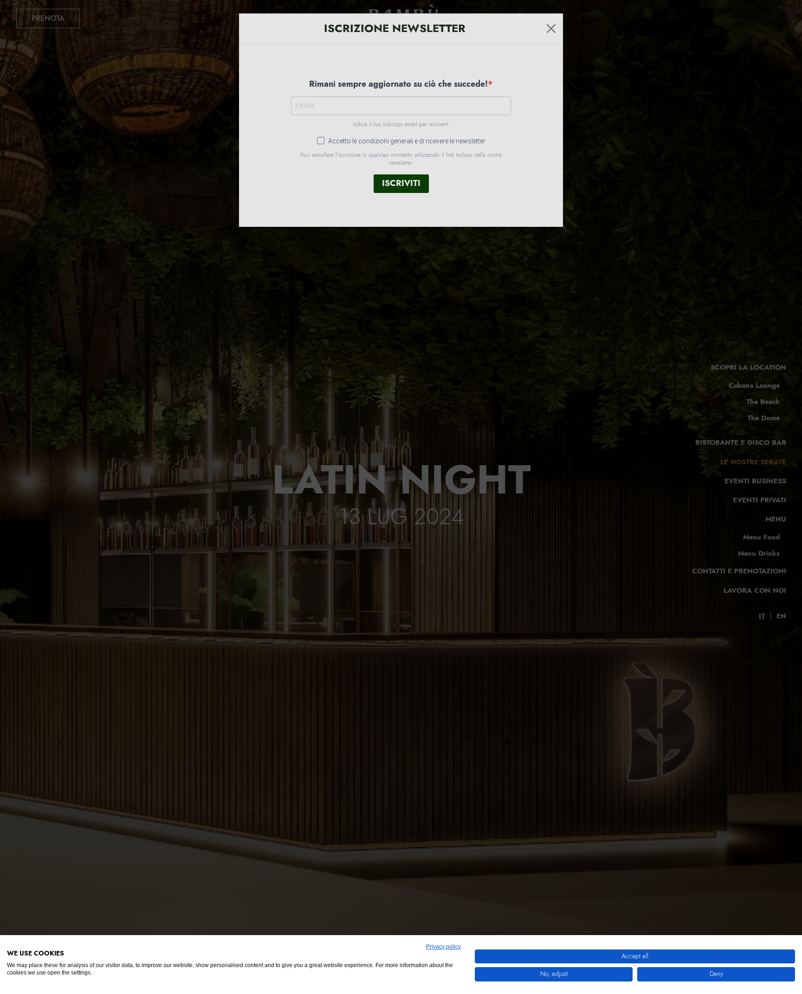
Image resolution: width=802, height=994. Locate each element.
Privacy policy (443, 946)
